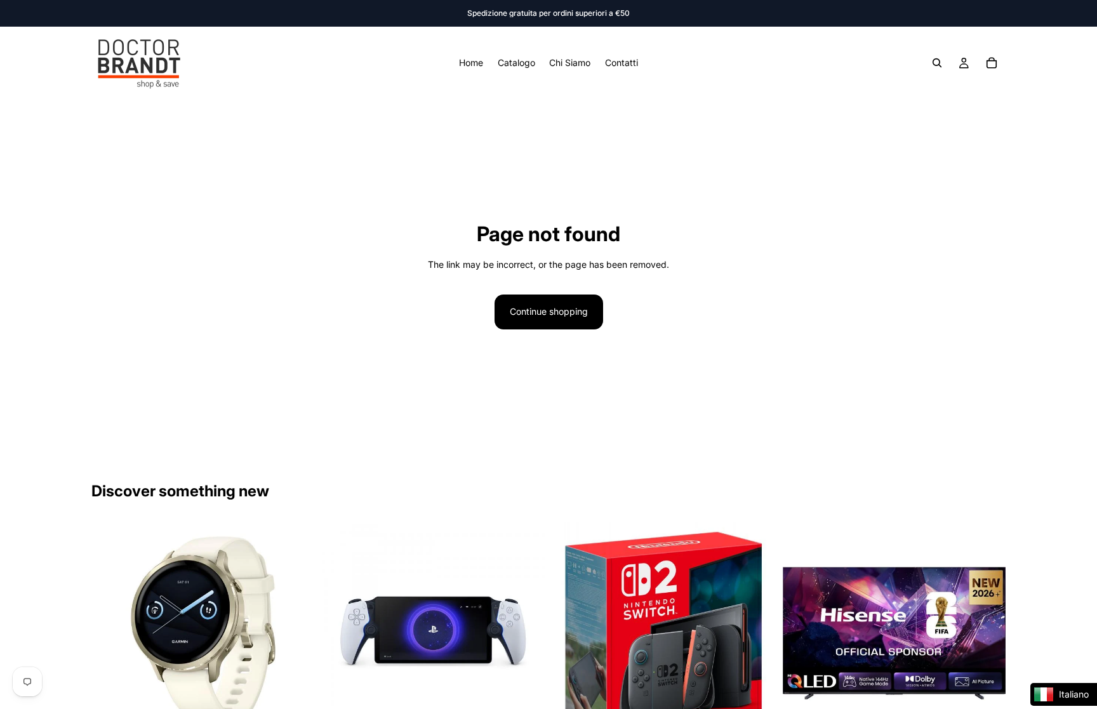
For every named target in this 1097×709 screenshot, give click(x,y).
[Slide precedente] (110, 633)
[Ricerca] (937, 63)
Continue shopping (549, 311)
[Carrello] (992, 63)
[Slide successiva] (295, 633)
